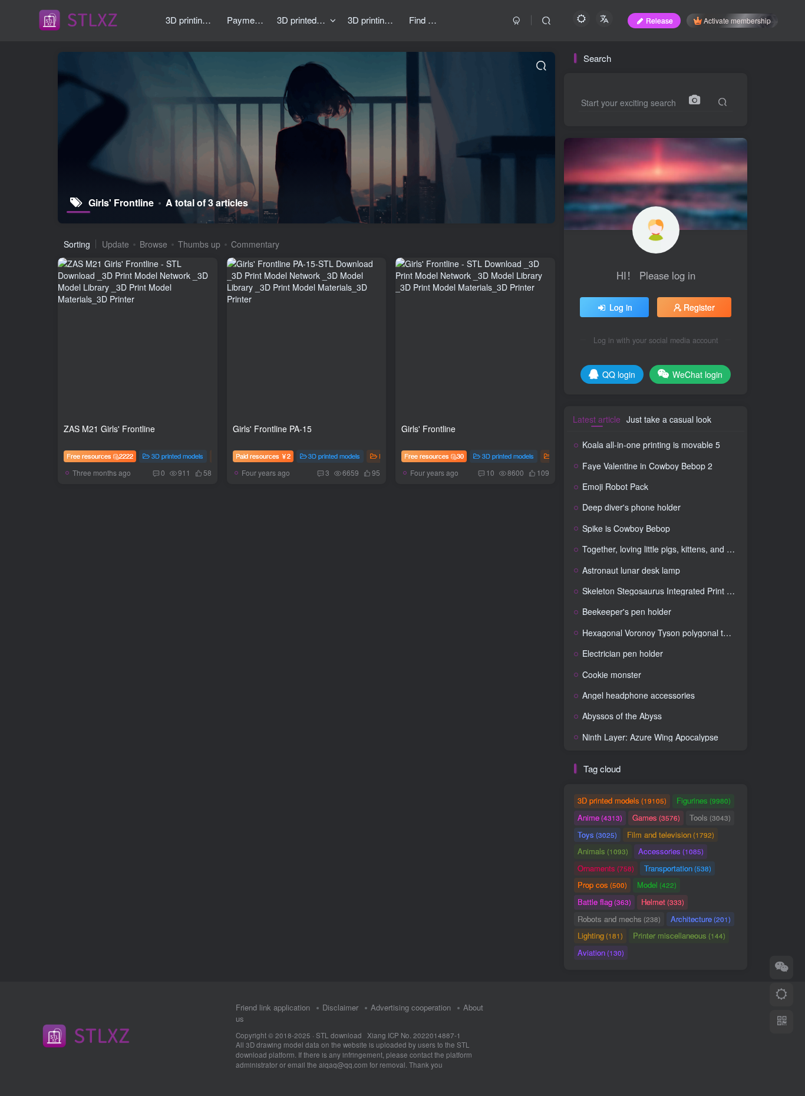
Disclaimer (340, 1007)
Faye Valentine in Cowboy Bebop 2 (647, 466)
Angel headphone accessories (638, 695)
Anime (600, 817)
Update (115, 244)
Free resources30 (434, 455)
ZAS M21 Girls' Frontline (109, 429)
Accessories (671, 851)
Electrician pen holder (622, 653)
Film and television (670, 834)
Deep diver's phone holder (631, 507)
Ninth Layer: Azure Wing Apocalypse (650, 737)
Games (656, 817)
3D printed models (177, 455)
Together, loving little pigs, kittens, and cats (662, 549)
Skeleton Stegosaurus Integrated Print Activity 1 (671, 591)
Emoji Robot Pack (615, 486)
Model (657, 884)
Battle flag (604, 901)
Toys (597, 834)
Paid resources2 (263, 455)
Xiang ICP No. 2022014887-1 (414, 1035)
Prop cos (602, 884)
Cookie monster (611, 674)
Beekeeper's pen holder (626, 611)
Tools (710, 817)
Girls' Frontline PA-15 (272, 429)
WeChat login (697, 374)
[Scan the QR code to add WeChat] (781, 967)
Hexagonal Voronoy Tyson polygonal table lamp (671, 632)
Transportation (677, 868)
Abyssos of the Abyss (622, 716)
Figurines (704, 800)
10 (490, 473)
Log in (620, 307)
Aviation (601, 952)
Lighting (600, 935)
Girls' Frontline (428, 429)
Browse (153, 244)
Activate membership (737, 20)
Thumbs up (199, 244)
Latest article (597, 419)
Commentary (255, 244)
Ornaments (606, 868)
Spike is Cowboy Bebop (626, 528)
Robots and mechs (619, 918)
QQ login (618, 374)
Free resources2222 (100, 455)
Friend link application (273, 1007)
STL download (340, 1035)
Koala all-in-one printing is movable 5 (651, 444)
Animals (603, 851)
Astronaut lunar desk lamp (631, 570)
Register (699, 307)
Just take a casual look (668, 419)
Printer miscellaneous (679, 935)
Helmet (662, 901)
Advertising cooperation (411, 1007)
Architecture (701, 918)
